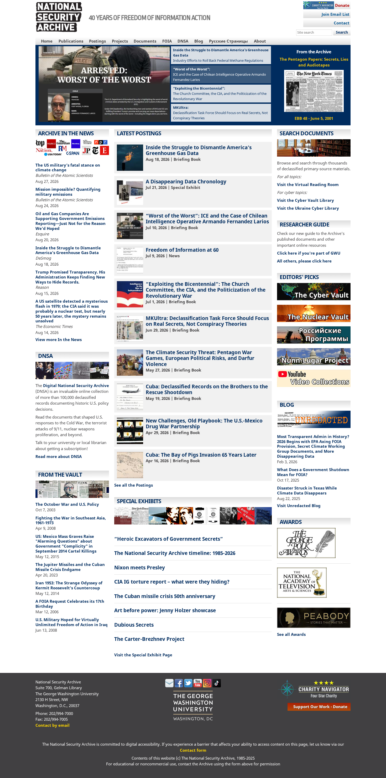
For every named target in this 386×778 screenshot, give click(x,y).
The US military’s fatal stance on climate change (67, 167)
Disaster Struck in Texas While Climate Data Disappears (307, 490)
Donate (342, 5)
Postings (97, 41)
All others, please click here (304, 261)
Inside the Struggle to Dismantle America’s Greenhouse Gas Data (68, 250)
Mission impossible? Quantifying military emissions (68, 192)
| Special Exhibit (186, 184)
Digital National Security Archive (76, 385)
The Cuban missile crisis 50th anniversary (164, 596)
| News (182, 252)
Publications (71, 41)
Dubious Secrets (134, 624)
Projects (120, 41)
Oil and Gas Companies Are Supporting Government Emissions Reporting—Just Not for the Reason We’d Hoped (70, 221)
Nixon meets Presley (139, 567)
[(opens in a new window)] (314, 388)
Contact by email (52, 725)
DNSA (183, 41)
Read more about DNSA (58, 456)
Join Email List (336, 14)
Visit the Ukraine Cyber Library (308, 208)
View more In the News (58, 339)
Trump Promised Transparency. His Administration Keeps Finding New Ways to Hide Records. (70, 277)
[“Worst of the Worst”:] (104, 120)
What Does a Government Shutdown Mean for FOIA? (313, 472)
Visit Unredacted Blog (299, 505)
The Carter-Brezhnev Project (149, 639)
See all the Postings (133, 485)
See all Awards (291, 634)
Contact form (193, 750)
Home (47, 41)
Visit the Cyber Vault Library (305, 200)
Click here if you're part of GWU (308, 253)
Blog (198, 41)
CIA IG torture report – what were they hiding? (171, 581)
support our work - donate (320, 706)
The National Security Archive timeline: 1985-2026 (174, 553)
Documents (145, 41)
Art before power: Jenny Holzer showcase (165, 610)
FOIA (167, 41)
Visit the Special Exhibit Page (143, 654)
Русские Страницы (228, 41)
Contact (342, 22)
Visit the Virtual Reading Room (308, 184)
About (260, 41)
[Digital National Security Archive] (72, 371)
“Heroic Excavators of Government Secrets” (168, 538)
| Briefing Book (199, 153)
